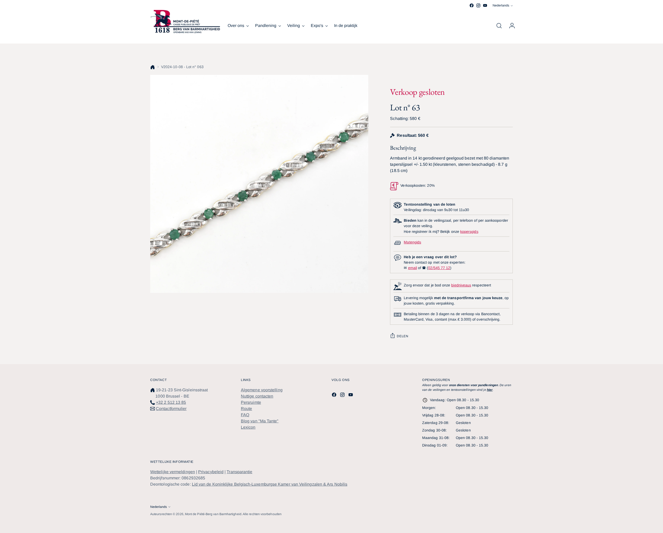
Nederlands (501, 5)
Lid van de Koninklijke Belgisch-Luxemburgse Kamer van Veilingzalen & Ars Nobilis (269, 484)
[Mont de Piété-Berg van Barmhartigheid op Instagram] (478, 5)
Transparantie (239, 472)
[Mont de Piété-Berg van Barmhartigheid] (185, 21)
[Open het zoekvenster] (499, 25)
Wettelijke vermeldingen (172, 472)
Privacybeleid (211, 472)
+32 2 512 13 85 (171, 402)
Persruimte (251, 402)
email (412, 268)
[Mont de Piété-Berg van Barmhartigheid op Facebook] (471, 5)
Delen (402, 336)
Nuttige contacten (257, 396)
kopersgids (469, 231)
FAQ (245, 415)
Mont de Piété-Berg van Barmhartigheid (213, 514)
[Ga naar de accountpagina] (510, 25)
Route (246, 408)
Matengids (412, 242)
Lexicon (248, 427)
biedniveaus (461, 285)
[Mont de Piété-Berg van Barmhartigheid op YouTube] (485, 5)
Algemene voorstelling (262, 390)
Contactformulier (171, 408)
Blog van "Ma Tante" (260, 421)
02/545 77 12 (439, 268)
